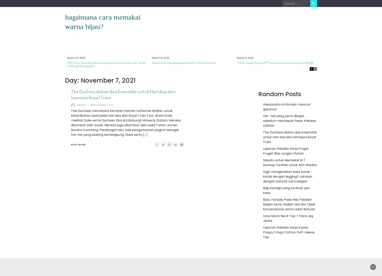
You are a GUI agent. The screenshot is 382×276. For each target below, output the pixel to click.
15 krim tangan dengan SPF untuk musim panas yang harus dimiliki (275, 63)
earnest (82, 105)
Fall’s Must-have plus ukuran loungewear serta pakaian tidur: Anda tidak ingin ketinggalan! (106, 64)
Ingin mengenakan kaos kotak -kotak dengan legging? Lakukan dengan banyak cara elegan (288, 176)
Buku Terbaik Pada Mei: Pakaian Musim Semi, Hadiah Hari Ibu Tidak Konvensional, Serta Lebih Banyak (289, 204)
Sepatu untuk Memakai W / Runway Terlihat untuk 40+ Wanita (290, 162)
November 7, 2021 (103, 105)
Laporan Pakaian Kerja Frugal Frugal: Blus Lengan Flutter (285, 151)
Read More (78, 144)
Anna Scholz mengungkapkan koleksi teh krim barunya (184, 63)
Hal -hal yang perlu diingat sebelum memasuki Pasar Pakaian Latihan (289, 121)
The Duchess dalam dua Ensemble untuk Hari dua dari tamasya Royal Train (123, 94)
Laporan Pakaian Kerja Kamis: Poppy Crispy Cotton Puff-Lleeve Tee (289, 232)
